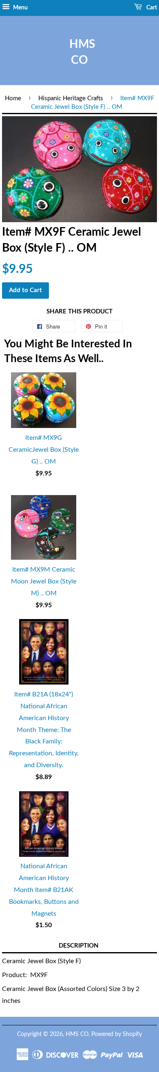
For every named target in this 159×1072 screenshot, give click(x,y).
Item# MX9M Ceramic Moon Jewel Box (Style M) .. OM (43, 581)
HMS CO (79, 52)
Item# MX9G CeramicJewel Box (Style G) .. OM (44, 450)
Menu (20, 8)
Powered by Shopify (116, 1034)
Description (79, 946)
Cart (151, 8)
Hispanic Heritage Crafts (70, 98)
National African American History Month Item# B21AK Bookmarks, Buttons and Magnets (44, 890)
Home (13, 98)
